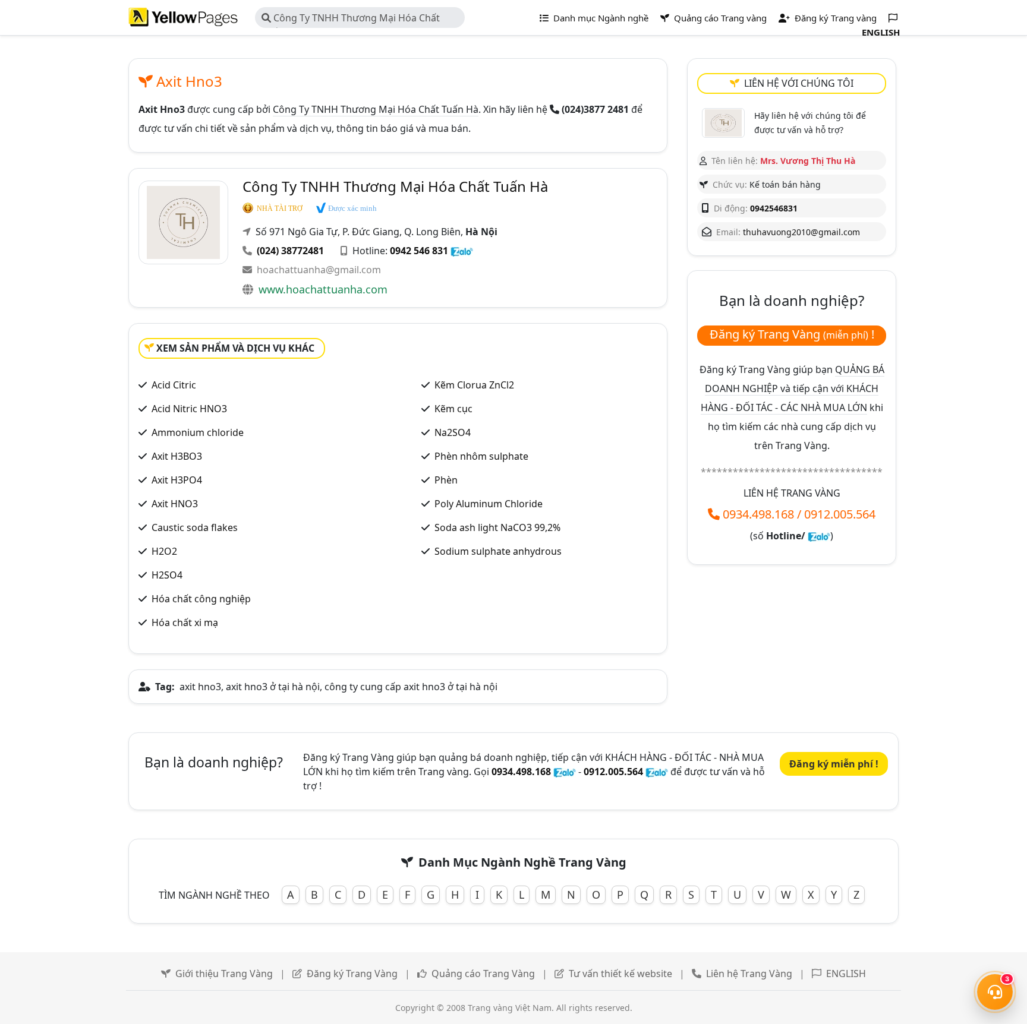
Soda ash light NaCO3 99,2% (497, 527)
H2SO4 (167, 574)
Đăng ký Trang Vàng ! (792, 334)
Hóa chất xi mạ (185, 622)
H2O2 (164, 551)
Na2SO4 (452, 432)
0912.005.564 (839, 514)
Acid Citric (174, 384)
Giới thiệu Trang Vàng (224, 973)
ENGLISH (846, 973)
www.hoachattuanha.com (323, 289)
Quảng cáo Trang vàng (719, 18)
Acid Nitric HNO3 (189, 408)
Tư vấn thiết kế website (620, 973)
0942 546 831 (419, 250)
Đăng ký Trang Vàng (352, 973)
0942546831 (774, 208)
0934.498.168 (758, 514)
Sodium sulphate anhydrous (498, 551)
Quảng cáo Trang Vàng (483, 973)
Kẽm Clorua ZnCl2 (474, 384)
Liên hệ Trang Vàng (749, 973)
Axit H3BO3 (177, 456)
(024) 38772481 (290, 250)
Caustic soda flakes (195, 527)
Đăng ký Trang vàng (834, 18)
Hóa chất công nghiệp (201, 598)
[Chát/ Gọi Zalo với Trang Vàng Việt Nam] (819, 535)
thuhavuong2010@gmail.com (801, 232)
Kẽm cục (453, 408)
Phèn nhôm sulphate (481, 456)
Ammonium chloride (198, 432)
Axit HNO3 (175, 503)
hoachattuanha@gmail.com (319, 269)
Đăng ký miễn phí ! (833, 763)
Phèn (446, 479)
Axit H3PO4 (177, 479)
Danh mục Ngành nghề (599, 18)
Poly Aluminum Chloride (488, 503)
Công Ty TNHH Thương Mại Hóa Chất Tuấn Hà (351, 19)
